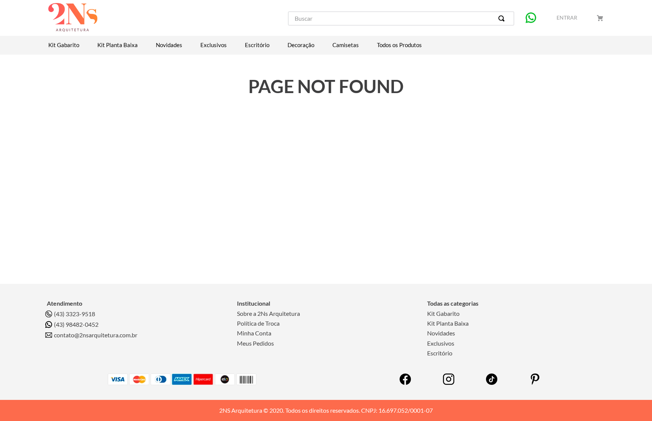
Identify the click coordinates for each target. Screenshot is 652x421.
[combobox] (401, 18)
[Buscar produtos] (502, 18)
